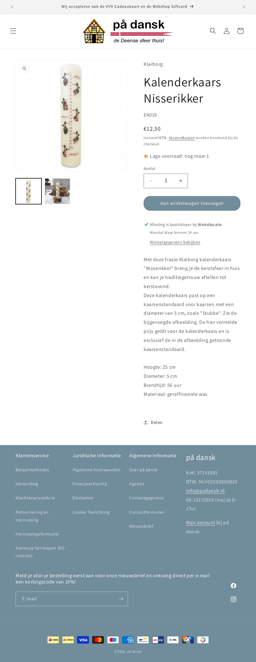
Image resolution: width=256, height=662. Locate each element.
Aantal (149, 168)
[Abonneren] (121, 599)
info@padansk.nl (205, 490)
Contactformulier (147, 512)
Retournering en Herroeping (32, 516)
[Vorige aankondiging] (12, 7)
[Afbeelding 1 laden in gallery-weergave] (29, 191)
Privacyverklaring (89, 484)
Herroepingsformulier (38, 534)
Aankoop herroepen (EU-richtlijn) (41, 552)
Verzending (27, 484)
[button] (13, 31)
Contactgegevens (146, 498)
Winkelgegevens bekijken (175, 242)
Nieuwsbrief (141, 526)
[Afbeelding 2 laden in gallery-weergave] (58, 191)
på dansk (134, 651)
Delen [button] (157, 422)
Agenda (137, 484)
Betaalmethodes (32, 470)
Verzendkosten (182, 137)
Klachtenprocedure (35, 498)
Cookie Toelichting (91, 512)
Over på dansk (143, 470)
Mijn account (200, 522)
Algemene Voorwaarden (96, 470)
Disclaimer (83, 498)
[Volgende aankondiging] (244, 7)
